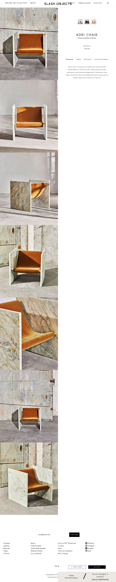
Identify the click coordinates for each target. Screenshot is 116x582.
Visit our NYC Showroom (67, 543)
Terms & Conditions (65, 551)
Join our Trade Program (100, 579)
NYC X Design (63, 553)
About (72, 3)
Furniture (6, 543)
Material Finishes (37, 551)
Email (89, 551)
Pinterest (90, 543)
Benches (6, 548)
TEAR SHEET (78, 567)
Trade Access (84, 3)
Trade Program (36, 546)
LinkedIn (90, 548)
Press (60, 548)
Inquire (97, 567)
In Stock (98, 3)
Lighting (6, 546)
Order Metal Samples (38, 548)
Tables (5, 551)
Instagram (90, 546)
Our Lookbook (36, 553)
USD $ (57, 566)
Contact (61, 546)
